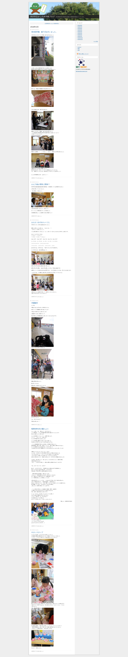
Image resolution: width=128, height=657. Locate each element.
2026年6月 (80, 28)
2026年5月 (80, 30)
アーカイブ (79, 23)
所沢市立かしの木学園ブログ (42, 16)
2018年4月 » (56, 23)
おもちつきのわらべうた (40, 222)
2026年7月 (80, 26)
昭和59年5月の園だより (40, 429)
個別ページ (41, 296)
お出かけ (79, 47)
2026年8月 (80, 25)
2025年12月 (80, 37)
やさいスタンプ (37, 532)
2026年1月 (80, 36)
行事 (38, 296)
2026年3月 (80, 33)
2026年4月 (80, 31)
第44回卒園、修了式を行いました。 (44, 32)
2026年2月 (80, 34)
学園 (38, 651)
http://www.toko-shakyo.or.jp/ (81, 71)
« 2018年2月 (47, 23)
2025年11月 (80, 39)
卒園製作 (34, 303)
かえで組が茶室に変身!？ (40, 184)
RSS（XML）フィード (83, 53)
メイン (51, 23)
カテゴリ (79, 44)
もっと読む (96, 41)
